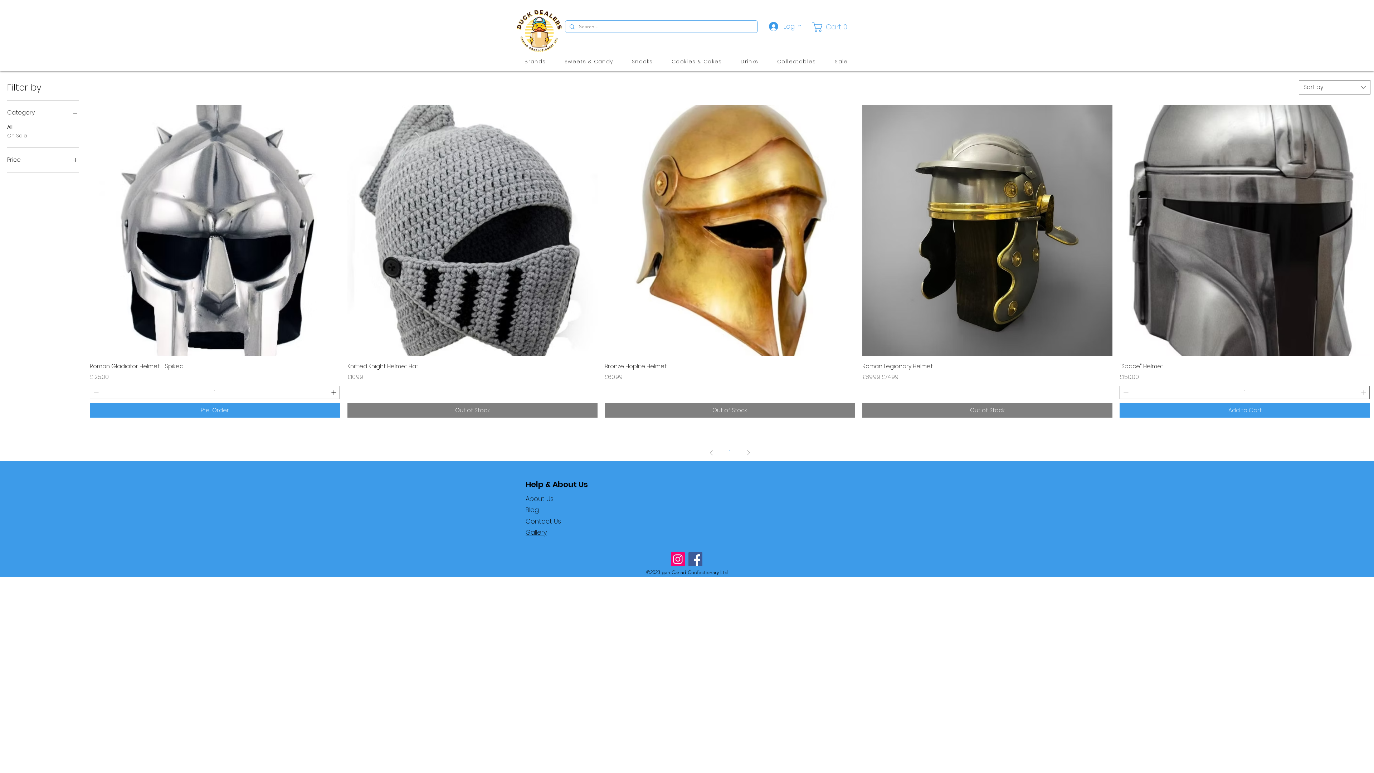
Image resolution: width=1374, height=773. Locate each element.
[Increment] (334, 392)
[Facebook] (695, 559)
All (10, 127)
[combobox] (1334, 87)
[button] (831, 27)
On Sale (17, 135)
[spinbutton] (215, 392)
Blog (532, 509)
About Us (540, 498)
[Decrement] (95, 392)
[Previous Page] (711, 453)
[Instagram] (678, 559)
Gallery (536, 532)
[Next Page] (748, 453)
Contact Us (543, 521)
